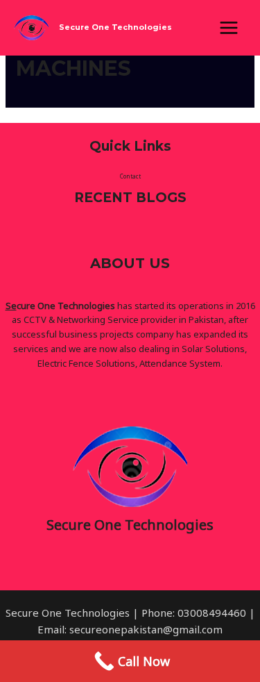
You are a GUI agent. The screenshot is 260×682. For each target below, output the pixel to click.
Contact (130, 176)
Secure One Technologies (115, 27)
